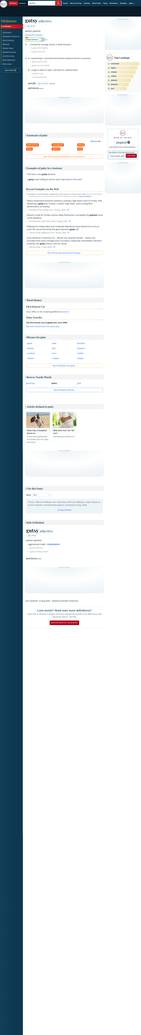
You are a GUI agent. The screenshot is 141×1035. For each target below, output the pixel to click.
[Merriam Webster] (123, 133)
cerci (54, 353)
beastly (30, 348)
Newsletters (114, 3)
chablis (80, 353)
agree (29, 343)
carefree (31, 353)
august (121, 142)
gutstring (30, 383)
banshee (81, 343)
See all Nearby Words (64, 390)
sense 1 (66, 311)
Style (28, 495)
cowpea (30, 358)
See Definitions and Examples (122, 147)
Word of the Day (76, 3)
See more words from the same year (43, 326)
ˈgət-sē (29, 26)
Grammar (87, 3)
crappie (55, 358)
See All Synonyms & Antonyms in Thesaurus (63, 156)
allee (54, 343)
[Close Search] (53, 3)
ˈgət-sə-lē (41, 83)
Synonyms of (33, 35)
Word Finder (96, 3)
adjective (45, 21)
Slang (105, 3)
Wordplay (123, 3)
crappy (80, 358)
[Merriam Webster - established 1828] (3, 2)
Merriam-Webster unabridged (64, 623)
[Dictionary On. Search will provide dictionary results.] (17, 3)
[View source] (68, 209)
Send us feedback (85, 196)
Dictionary (9, 21)
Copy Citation (65, 510)
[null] (128, 142)
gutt (79, 383)
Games (65, 3)
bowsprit (81, 348)
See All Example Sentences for (63, 252)
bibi (53, 348)
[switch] (35, 40)
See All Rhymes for (64, 365)
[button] (132, 3)
